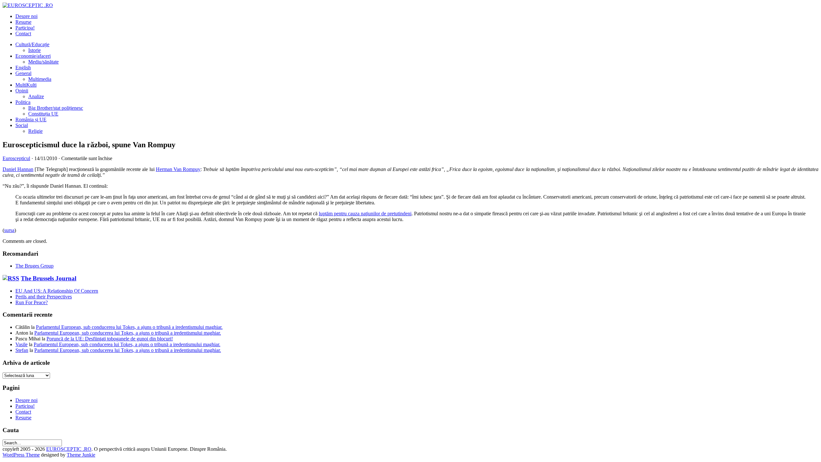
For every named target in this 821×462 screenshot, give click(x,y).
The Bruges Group (34, 266)
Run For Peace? (31, 302)
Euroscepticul (16, 158)
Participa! (25, 27)
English (23, 67)
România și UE (31, 119)
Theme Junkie (81, 455)
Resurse (23, 22)
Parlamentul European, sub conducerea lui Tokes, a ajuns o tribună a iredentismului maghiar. (129, 327)
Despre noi (26, 16)
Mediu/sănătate (43, 61)
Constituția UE (43, 113)
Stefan (21, 350)
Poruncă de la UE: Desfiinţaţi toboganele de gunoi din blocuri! (110, 338)
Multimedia (39, 79)
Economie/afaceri (33, 56)
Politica (22, 102)
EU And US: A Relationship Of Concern (56, 291)
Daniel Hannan (18, 169)
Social (21, 125)
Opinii (21, 90)
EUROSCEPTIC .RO (68, 449)
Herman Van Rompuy (178, 169)
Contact (23, 33)
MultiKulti (26, 85)
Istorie (34, 50)
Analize (36, 96)
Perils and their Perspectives (43, 296)
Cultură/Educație (32, 44)
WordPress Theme (21, 455)
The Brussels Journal (48, 278)
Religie (35, 131)
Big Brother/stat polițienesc (55, 108)
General (23, 73)
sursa (9, 230)
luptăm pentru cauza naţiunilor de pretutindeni (365, 213)
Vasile (21, 344)
